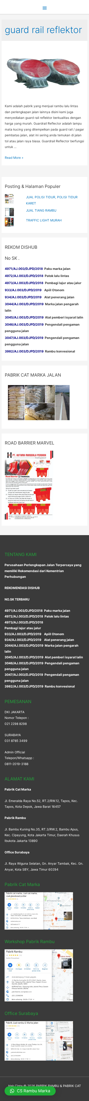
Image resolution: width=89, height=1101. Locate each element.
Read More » (14, 157)
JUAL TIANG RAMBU (41, 210)
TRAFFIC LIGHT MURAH (44, 220)
